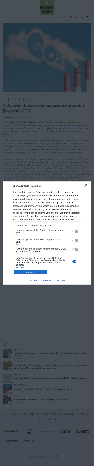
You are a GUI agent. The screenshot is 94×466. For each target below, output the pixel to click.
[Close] (86, 186)
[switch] (75, 231)
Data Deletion (34, 280)
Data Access (47, 280)
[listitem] (47, 225)
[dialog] (47, 233)
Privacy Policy (60, 280)
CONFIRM (30, 272)
